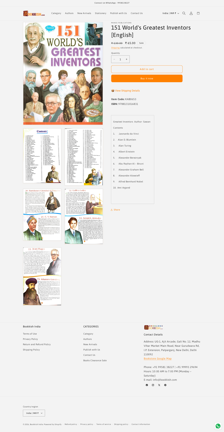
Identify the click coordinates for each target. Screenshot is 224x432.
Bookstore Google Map (158, 358)
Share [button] (117, 209)
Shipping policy (121, 424)
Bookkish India (36, 424)
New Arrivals (90, 344)
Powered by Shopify (53, 424)
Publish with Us (91, 349)
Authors (87, 339)
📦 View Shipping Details (125, 90)
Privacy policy (86, 424)
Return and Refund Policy (37, 344)
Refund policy (71, 424)
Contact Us (89, 355)
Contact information (141, 424)
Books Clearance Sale (95, 360)
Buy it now (147, 78)
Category (88, 333)
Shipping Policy (31, 349)
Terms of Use (30, 333)
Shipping (115, 48)
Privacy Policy (30, 339)
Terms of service (103, 424)
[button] (184, 13)
